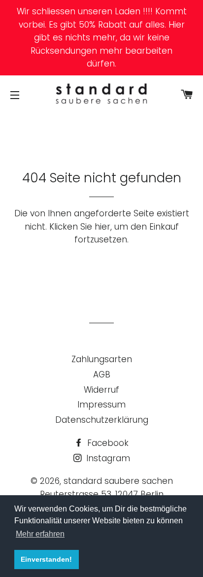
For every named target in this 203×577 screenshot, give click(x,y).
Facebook (107, 443)
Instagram (107, 458)
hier (102, 227)
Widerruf (101, 390)
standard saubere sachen (118, 481)
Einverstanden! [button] (46, 559)
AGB (101, 374)
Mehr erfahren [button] (40, 534)
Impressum (101, 404)
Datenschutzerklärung (101, 420)
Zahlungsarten (101, 359)
